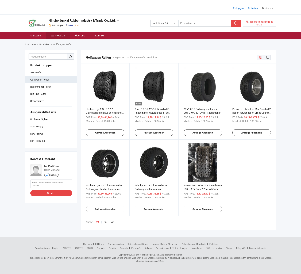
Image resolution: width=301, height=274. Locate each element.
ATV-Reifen (36, 72)
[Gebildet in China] (47, 7)
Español (112, 248)
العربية (185, 248)
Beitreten (253, 8)
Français (101, 248)
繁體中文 (79, 248)
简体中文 (67, 248)
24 (97, 222)
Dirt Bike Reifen (38, 94)
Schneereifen (37, 101)
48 (112, 222)
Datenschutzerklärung (138, 244)
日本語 (90, 248)
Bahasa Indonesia (257, 248)
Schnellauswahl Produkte (194, 244)
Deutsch (124, 248)
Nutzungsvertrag (116, 244)
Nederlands (197, 248)
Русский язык (162, 248)
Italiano (148, 248)
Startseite (35, 35)
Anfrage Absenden (105, 132)
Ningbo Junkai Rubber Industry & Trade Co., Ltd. (82, 20)
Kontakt (99, 35)
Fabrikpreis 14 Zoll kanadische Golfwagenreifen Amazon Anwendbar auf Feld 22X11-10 (151, 189)
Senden (51, 193)
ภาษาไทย (218, 248)
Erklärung (99, 244)
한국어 (175, 248)
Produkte (60, 35)
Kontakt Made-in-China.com (165, 244)
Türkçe (229, 248)
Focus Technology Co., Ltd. (147, 254)
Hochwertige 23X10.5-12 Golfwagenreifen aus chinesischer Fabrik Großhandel (104, 112)
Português (136, 248)
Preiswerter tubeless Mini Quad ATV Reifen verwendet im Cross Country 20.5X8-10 (251, 112)
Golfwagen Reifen (39, 79)
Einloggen (238, 8)
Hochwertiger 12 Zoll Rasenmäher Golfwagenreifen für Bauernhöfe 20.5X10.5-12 (104, 189)
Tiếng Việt (241, 248)
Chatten (53, 174)
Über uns (80, 35)
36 (105, 222)
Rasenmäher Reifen (40, 86)
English (55, 248)
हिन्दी (208, 248)
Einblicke (213, 244)
